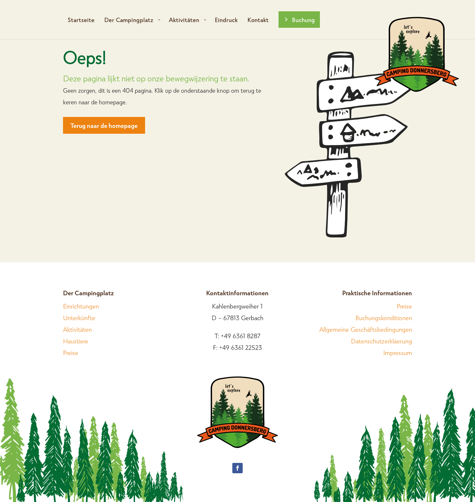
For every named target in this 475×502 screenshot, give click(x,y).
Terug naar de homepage (104, 125)
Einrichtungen (81, 306)
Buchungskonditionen (383, 317)
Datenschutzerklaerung (381, 341)
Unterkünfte (79, 317)
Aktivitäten (77, 329)
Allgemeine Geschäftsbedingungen (365, 329)
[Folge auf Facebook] (237, 468)
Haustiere (75, 341)
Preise (70, 352)
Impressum (397, 352)
